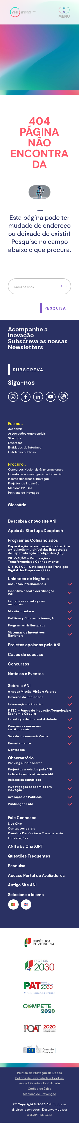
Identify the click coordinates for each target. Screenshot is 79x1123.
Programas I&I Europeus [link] (26, 625)
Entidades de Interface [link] (24, 447)
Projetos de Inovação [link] (24, 483)
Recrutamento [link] (19, 743)
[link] (23, 12)
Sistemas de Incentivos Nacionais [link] (26, 633)
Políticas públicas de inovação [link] (31, 618)
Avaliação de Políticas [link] (25, 797)
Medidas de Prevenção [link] (39, 1094)
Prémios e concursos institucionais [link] (24, 727)
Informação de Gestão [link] (25, 704)
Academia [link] (15, 429)
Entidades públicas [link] (22, 452)
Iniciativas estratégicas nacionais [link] (26, 602)
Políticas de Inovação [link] (23, 493)
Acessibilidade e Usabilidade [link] (39, 1083)
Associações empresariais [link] (27, 433)
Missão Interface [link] (21, 611)
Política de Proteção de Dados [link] (39, 1073)
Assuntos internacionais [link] (27, 584)
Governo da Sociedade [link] (25, 697)
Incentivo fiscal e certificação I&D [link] (31, 592)
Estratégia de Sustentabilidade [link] (32, 719)
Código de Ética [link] (39, 1089)
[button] (64, 12)
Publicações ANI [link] (20, 804)
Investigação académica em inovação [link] (30, 788)
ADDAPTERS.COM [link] (39, 1115)
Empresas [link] (15, 443)
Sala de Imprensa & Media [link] (28, 736)
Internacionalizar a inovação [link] (28, 479)
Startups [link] (14, 438)
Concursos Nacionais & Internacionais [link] (35, 469)
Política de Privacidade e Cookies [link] (39, 1078)
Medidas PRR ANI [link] (20, 488)
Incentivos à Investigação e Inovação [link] (35, 474)
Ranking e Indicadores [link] (25, 763)
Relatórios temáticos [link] (24, 780)
